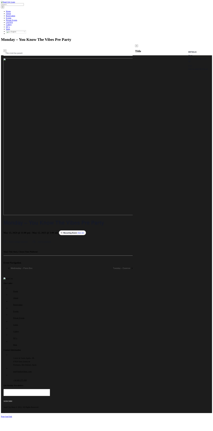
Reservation (17, 305)
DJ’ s (15, 338)
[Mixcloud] (4, 412)
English (13, 32)
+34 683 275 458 (20, 380)
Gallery (16, 331)
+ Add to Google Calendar (17, 242)
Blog (15, 345)
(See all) (80, 233)
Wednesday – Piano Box (21, 268)
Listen (15, 325)
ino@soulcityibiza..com (22, 372)
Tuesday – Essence (121, 268)
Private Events (18, 318)
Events (15, 311)
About (15, 298)
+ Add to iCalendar (44, 242)
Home (15, 291)
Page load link (6, 417)
